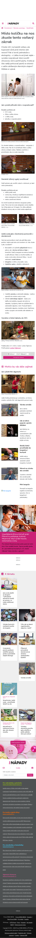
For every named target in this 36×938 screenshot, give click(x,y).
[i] (18, 84)
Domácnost (5, 723)
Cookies (17, 935)
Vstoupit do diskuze (18, 357)
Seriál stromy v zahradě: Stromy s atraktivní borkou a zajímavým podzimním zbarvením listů (18, 798)
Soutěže (26, 919)
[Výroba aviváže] (9, 410)
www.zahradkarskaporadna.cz (12, 785)
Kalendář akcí (6, 696)
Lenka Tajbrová (15, 348)
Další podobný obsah (18, 742)
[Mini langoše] (9, 491)
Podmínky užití (22, 933)
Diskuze (23, 354)
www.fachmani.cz (8, 847)
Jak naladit (29, 922)
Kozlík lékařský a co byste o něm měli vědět (20, 791)
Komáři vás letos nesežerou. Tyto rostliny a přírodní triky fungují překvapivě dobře (17, 896)
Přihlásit (30, 775)
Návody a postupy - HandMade (26, 723)
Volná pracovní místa (20, 925)
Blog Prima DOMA (12, 919)
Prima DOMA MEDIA (21, 917)
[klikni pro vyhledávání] (33, 23)
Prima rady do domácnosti (8, 723)
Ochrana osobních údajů (11, 933)
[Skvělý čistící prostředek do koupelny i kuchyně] (9, 454)
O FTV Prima (13, 922)
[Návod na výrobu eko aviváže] (9, 473)
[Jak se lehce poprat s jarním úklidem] (9, 430)
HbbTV (12, 925)
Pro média (20, 919)
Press (18, 922)
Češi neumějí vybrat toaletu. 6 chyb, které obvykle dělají (17, 817)
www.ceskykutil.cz (8, 814)
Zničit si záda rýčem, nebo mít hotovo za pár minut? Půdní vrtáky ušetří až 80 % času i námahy (18, 837)
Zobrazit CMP (23, 935)
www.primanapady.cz (9, 876)
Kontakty (29, 917)
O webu (18, 767)
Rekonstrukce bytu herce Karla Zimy (17, 834)
